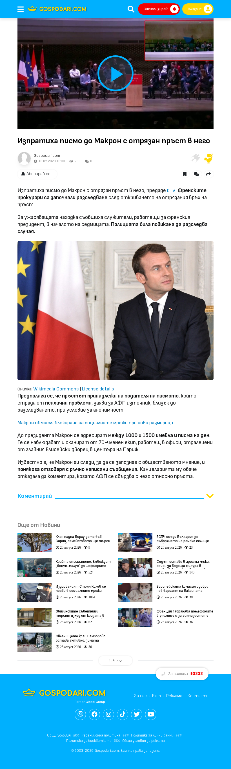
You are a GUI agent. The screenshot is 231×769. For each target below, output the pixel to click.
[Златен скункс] (208, 158)
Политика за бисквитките (89, 740)
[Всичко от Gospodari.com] (24, 158)
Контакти (198, 696)
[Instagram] (108, 714)
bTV (171, 191)
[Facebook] (94, 714)
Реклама (174, 696)
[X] (136, 714)
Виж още (115, 660)
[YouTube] (150, 714)
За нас (140, 696)
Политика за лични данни (152, 735)
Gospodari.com (47, 155)
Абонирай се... (39, 174)
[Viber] (80, 714)
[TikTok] (122, 714)
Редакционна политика (100, 735)
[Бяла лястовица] (195, 158)
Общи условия (59, 735)
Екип (156, 696)
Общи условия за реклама (143, 740)
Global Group (95, 702)
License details (98, 389)
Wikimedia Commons (56, 389)
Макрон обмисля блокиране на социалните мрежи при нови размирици (95, 423)
